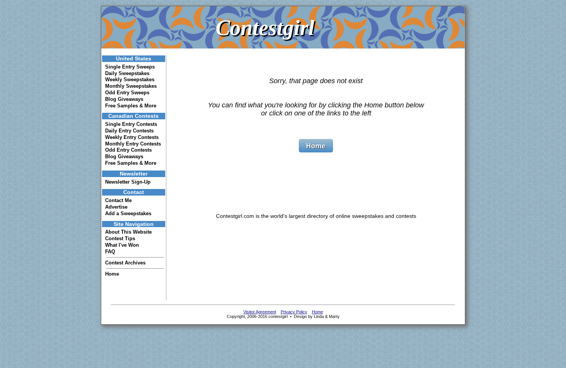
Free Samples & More (130, 106)
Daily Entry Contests (129, 131)
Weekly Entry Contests (132, 137)
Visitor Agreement (259, 311)
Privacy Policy (294, 311)
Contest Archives (125, 263)
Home (112, 274)
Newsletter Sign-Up (128, 182)
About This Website (128, 232)
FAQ (110, 251)
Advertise (116, 207)
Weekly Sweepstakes (129, 79)
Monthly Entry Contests (133, 144)
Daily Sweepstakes (127, 73)
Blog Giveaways (124, 99)
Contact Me (118, 200)
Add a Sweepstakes (128, 213)
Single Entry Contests (131, 124)
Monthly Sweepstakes (131, 86)
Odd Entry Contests (128, 150)
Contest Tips (120, 238)
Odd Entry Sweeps (127, 92)
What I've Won (122, 245)
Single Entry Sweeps (130, 67)
